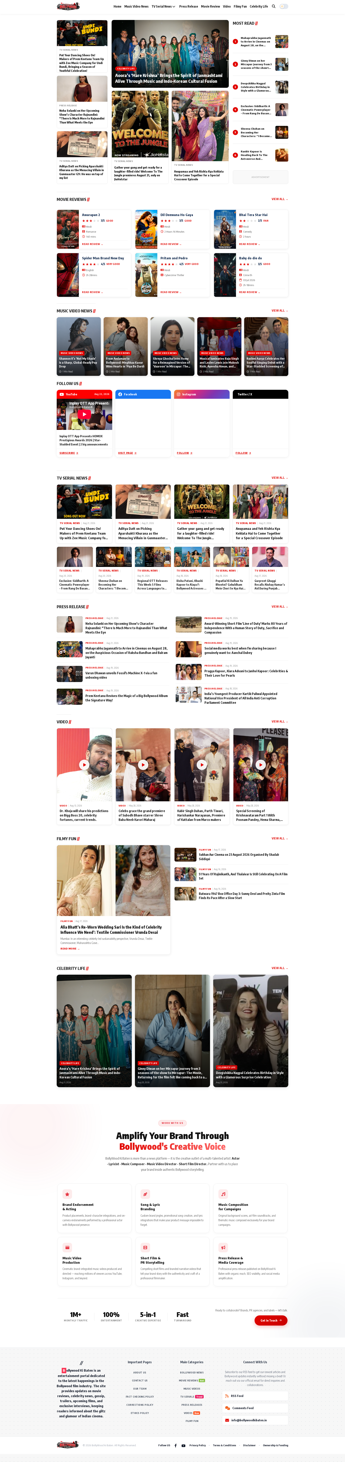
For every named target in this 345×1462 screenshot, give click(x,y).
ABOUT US (139, 1372)
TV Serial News (162, 6)
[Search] (273, 6)
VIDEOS (188, 1413)
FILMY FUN (192, 1421)
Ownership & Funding (275, 1445)
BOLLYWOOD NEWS (192, 1372)
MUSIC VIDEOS (191, 1388)
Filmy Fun (240, 6)
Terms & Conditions (224, 1445)
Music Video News (136, 6)
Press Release (188, 6)
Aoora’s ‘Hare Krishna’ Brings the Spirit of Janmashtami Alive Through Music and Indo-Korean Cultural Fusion (169, 78)
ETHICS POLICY (140, 1413)
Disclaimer (249, 1445)
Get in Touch (269, 1320)
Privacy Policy (197, 1445)
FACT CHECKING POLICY (140, 1396)
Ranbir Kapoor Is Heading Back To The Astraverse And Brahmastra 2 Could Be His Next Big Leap (255, 159)
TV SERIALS (187, 1396)
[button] (284, 6)
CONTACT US (140, 1380)
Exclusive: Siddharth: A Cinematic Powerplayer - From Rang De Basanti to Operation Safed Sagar (256, 113)
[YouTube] (183, 1445)
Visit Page (125, 452)
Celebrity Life (259, 6)
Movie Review (210, 6)
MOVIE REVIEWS (188, 1380)
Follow (183, 452)
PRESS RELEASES (191, 1404)
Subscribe (67, 452)
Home (117, 6)
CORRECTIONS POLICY (139, 1404)
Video (227, 6)
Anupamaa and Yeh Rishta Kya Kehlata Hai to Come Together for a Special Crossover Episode (199, 175)
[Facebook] (175, 1445)
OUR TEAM (139, 1388)
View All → (280, 199)
